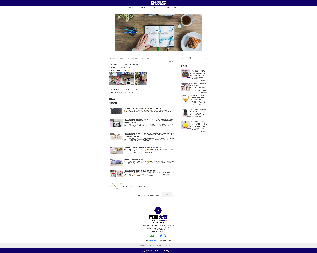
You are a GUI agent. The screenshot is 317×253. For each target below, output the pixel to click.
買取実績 (113, 98)
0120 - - (160, 236)
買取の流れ (167, 245)
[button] (206, 58)
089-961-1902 (152, 240)
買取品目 (159, 245)
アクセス (175, 245)
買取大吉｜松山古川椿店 (147, 245)
